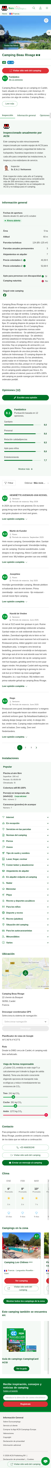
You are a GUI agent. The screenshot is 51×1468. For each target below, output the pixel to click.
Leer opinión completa (13, 519)
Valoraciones (8, 1433)
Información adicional (12, 1445)
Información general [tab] (26, 115)
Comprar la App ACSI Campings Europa (19, 1429)
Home (4, 14)
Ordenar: (29, 483)
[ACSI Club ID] (4, 62)
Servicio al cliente (10, 1425)
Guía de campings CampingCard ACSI (20, 1361)
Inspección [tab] (7, 115)
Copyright (7, 1437)
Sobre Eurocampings (12, 1422)
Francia (16, 14)
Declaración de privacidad (14, 1441)
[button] (34, 8)
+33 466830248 (27, 1147)
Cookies (30, 1459)
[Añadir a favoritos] (46, 20)
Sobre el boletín (10, 1391)
